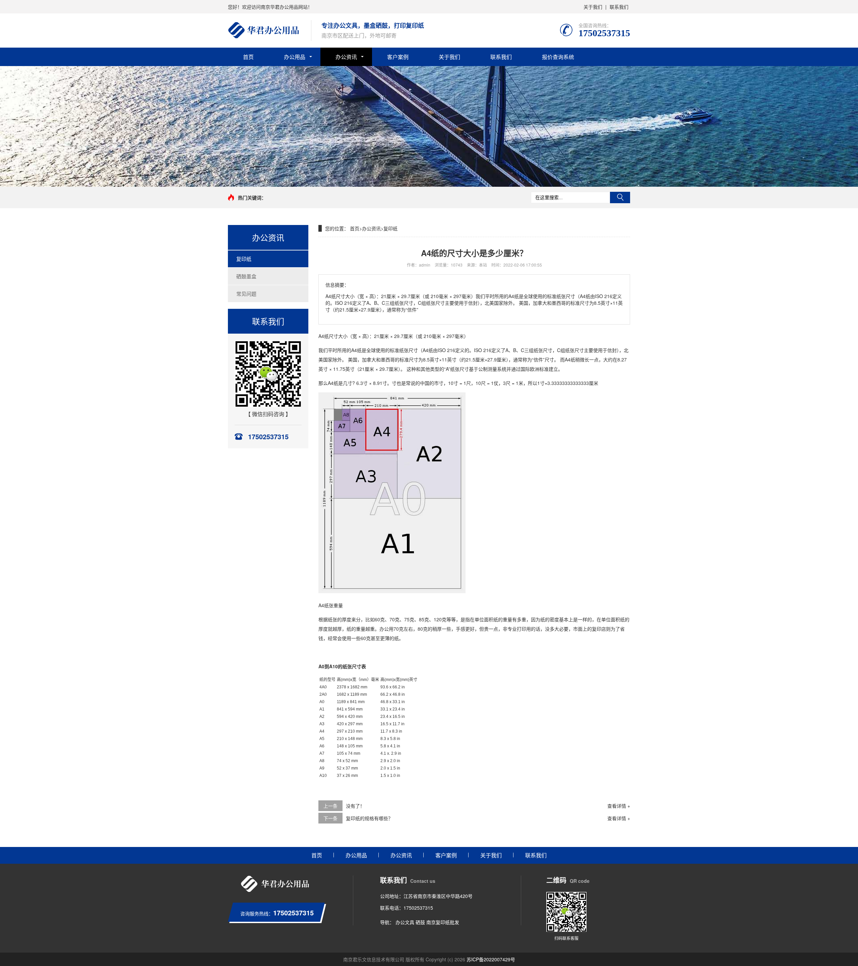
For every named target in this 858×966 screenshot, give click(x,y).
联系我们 (619, 6)
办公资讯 (346, 57)
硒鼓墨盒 (246, 276)
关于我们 (593, 6)
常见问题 (246, 293)
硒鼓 (420, 922)
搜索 (620, 197)
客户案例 (398, 57)
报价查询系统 (558, 57)
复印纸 (243, 258)
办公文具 (404, 922)
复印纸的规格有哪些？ (369, 818)
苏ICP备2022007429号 (491, 959)
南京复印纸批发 (442, 922)
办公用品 (294, 57)
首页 (248, 57)
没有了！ (355, 805)
